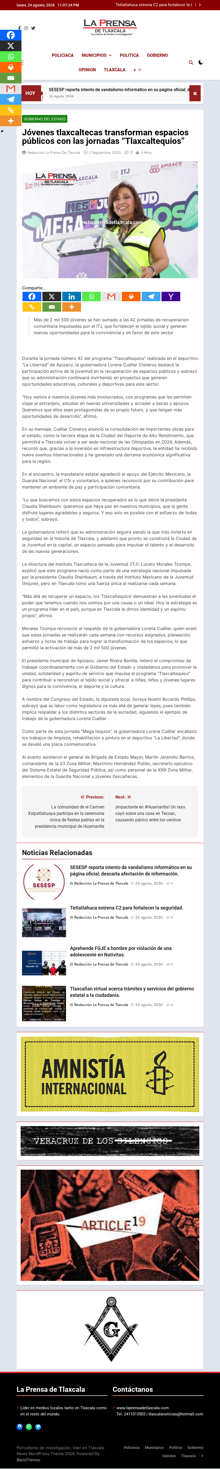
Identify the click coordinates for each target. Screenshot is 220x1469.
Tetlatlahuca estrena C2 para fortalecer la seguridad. (126, 908)
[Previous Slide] (191, 5)
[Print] (131, 296)
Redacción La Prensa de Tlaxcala (54, 152)
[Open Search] (191, 62)
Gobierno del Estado (44, 119)
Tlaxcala (115, 69)
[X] (51, 296)
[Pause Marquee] (195, 93)
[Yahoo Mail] (171, 296)
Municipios (94, 55)
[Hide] (2, 131)
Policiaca (63, 55)
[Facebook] (32, 296)
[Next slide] (199, 5)
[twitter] (33, 28)
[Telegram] (151, 296)
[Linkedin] (71, 296)
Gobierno (157, 55)
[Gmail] (111, 296)
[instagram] (26, 28)
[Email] (51, 307)
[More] (71, 307)
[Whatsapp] (91, 296)
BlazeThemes (28, 1459)
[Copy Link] (32, 307)
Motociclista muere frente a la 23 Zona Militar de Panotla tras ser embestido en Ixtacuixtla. (154, 7)
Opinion (87, 69)
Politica (129, 55)
